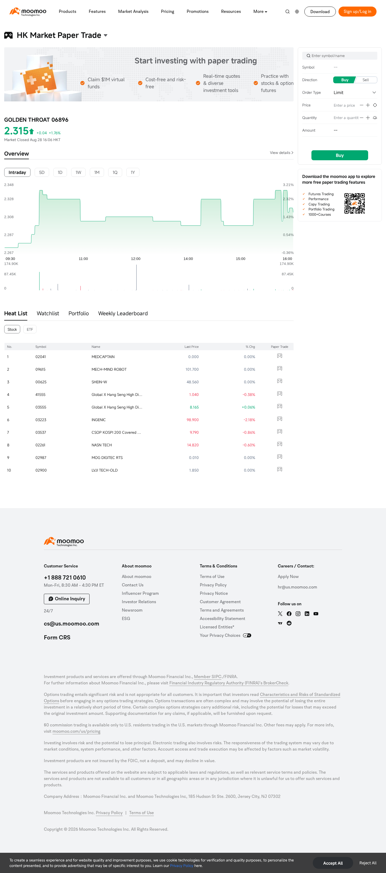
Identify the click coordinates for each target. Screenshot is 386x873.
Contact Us (132, 585)
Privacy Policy (181, 865)
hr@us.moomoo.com (297, 587)
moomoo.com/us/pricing (76, 731)
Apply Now (288, 577)
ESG (126, 619)
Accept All (333, 863)
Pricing (167, 11)
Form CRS (57, 638)
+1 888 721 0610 (65, 578)
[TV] (280, 623)
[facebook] (289, 613)
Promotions (197, 11)
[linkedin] (307, 613)
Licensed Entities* (217, 627)
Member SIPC (207, 677)
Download (320, 12)
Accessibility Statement (222, 619)
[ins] (298, 613)
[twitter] (280, 613)
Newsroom (132, 610)
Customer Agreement (220, 602)
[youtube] (316, 613)
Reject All (368, 862)
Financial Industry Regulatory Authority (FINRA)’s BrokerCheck (228, 683)
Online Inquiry (70, 599)
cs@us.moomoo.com (71, 624)
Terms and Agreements (222, 610)
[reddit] (289, 623)
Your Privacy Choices (220, 635)
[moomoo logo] (27, 10)
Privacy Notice (214, 593)
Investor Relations (139, 602)
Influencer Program (140, 593)
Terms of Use (212, 577)
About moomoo (136, 577)
